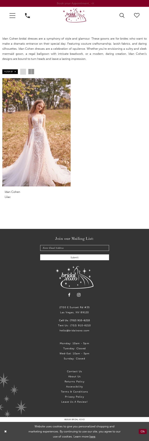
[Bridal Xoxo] (74, 15)
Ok (143, 431)
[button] (12, 15)
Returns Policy (74, 381)
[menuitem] (12, 15)
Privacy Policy (74, 396)
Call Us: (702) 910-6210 (74, 320)
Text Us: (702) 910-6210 (74, 325)
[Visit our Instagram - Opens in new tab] (79, 295)
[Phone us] (27, 15)
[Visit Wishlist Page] (136, 15)
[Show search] (122, 15)
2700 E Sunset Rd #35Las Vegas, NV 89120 (74, 310)
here (92, 436)
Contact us (74, 371)
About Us (74, 376)
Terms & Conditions (74, 391)
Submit (74, 257)
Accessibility (74, 386)
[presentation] (36, 132)
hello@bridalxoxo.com (75, 330)
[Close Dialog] (5, 431)
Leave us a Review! (74, 401)
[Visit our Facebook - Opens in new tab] (69, 295)
